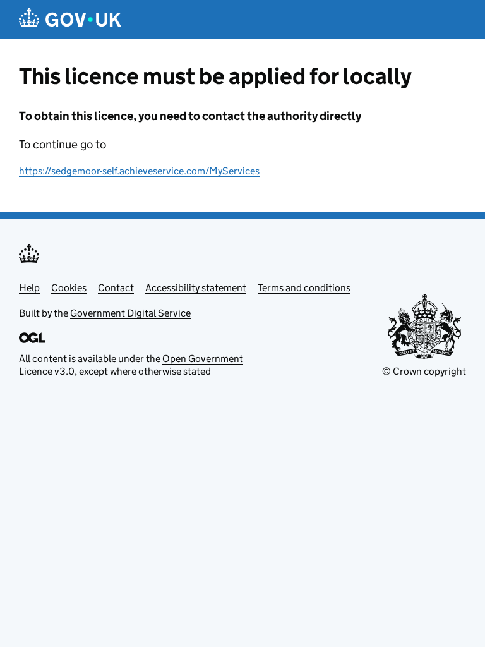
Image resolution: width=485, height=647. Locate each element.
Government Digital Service (130, 313)
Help (29, 288)
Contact (116, 288)
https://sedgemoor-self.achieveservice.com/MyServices (139, 171)
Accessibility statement (195, 288)
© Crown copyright (424, 371)
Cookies (69, 288)
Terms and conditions (304, 288)
